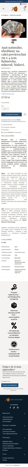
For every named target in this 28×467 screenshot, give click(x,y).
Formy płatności (7, 429)
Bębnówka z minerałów (15, 15)
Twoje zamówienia (7, 417)
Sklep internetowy (12, 465)
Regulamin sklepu (7, 441)
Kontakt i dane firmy (8, 458)
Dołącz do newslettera (10, 385)
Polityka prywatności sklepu (10, 443)
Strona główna (4, 15)
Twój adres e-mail (5, 381)
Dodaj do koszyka (12, 114)
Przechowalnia (6, 421)
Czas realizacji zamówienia (9, 433)
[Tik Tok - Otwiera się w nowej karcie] (14, 408)
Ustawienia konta (7, 419)
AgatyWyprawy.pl (5, 68)
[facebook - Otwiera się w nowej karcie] (10, 408)
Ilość (2, 106)
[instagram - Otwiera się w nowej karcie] (18, 408)
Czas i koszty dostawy (8, 431)
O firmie (4, 460)
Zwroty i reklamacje (8, 446)
